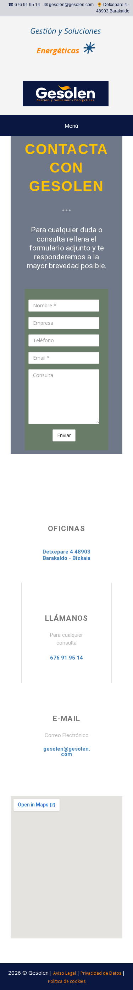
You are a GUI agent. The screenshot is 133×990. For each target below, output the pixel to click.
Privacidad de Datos (101, 973)
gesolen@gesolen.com (71, 4)
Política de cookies (66, 981)
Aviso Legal (64, 973)
